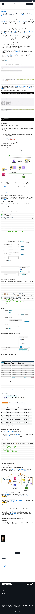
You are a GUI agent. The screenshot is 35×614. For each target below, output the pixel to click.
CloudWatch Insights (15, 389)
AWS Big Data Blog (3, 11)
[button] (29, 4)
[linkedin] (26, 605)
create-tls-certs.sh (3, 199)
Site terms (6, 608)
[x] (23, 605)
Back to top (17, 611)
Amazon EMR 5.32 (14, 31)
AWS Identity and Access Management (20, 86)
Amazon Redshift (4, 565)
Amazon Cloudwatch (17, 51)
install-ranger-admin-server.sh (6, 204)
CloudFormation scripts (9, 192)
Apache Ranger (3, 28)
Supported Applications (12, 513)
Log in (17, 553)
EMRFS (2, 96)
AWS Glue (3, 566)
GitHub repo (17, 434)
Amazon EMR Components (6, 186)
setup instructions (20, 469)
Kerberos (15, 35)
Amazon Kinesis (4, 562)
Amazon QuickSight (5, 564)
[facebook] (25, 605)
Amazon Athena (4, 560)
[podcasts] (32, 605)
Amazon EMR (3, 21)
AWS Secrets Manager (8, 138)
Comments (30, 14)
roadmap (25, 470)
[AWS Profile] (32, 1)
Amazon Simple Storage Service (26, 32)
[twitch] (29, 605)
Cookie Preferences (11, 608)
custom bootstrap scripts (10, 55)
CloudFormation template (25, 495)
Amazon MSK (4, 563)
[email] (23, 607)
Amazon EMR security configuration (17, 54)
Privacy (3, 608)
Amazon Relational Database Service (16, 500)
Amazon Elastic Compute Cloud (21, 21)
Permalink (25, 14)
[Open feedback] (34, 307)
